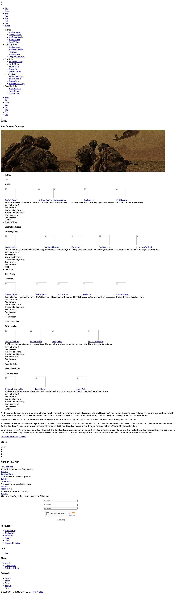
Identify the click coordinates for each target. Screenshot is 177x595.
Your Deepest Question (16, 37)
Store (6, 8)
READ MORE (4, 471)
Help (6, 553)
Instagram (8, 585)
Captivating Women (11, 44)
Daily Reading (9, 533)
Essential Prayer (14, 91)
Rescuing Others (14, 81)
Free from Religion (15, 71)
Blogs (6, 18)
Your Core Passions (15, 32)
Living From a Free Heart (16, 57)
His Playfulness (14, 64)
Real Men (8, 30)
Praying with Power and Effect (14, 389)
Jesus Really (9, 59)
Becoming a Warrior (15, 34)
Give (6, 13)
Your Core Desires (14, 47)
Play (6, 107)
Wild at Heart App (10, 530)
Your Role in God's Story (16, 83)
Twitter (7, 583)
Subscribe (61, 520)
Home (7, 97)
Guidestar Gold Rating (12, 568)
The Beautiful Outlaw (15, 61)
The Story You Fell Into (16, 76)
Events (7, 11)
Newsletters (9, 535)
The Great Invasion (15, 79)
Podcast (7, 538)
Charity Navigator (10, 565)
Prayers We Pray (14, 93)
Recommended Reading (12, 543)
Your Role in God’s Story (95, 341)
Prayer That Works (11, 86)
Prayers (7, 540)
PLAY (6, 16)
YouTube (7, 580)
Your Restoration (14, 39)
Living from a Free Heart (144, 247)
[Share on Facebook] (3, 447)
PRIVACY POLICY (38, 592)
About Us (8, 563)
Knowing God (13, 69)
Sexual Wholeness (14, 42)
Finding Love (13, 52)
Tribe (6, 23)
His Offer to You (14, 66)
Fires (6, 21)
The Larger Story (10, 74)
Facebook (8, 578)
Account (7, 25)
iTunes (7, 588)
